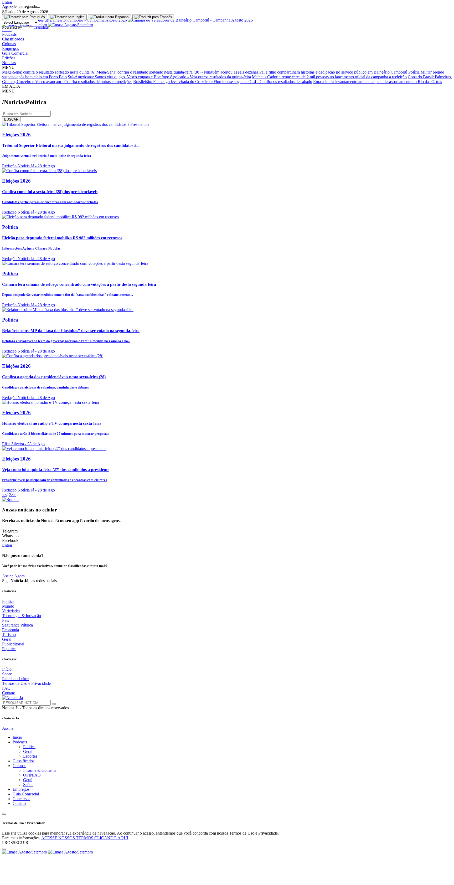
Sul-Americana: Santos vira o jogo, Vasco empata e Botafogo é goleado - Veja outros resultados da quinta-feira (159, 77)
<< (4, 495)
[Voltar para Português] (24, 17)
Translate (41, 27)
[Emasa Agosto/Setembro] (47, 852)
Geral (6, 639)
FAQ (6, 688)
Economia (10, 630)
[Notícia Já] (12, 697)
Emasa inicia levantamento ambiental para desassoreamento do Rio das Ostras (377, 81)
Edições (8, 58)
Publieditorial (13, 644)
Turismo (9, 634)
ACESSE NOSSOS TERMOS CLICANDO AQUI (84, 838)
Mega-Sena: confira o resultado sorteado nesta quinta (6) (48, 72)
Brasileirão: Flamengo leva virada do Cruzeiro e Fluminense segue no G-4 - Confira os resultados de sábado (222, 81)
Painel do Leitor (15, 678)
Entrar (7, 2)
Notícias (9, 62)
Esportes (9, 648)
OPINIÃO (32, 775)
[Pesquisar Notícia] (54, 704)
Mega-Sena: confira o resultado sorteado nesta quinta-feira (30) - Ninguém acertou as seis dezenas (177, 72)
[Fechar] (4, 849)
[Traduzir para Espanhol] (109, 17)
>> (13, 495)
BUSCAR (11, 119)
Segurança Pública (17, 625)
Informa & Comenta (39, 770)
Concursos (21, 798)
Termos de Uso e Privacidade (26, 683)
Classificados (13, 39)
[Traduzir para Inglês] (67, 17)
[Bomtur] (10, 499)
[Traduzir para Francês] (153, 17)
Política (8, 601)
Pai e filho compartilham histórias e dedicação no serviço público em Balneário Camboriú (333, 72)
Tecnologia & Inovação (21, 615)
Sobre (7, 674)
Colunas (9, 44)
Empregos (10, 48)
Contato (8, 693)
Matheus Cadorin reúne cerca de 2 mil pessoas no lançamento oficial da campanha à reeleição (329, 77)
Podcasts (9, 34)
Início (7, 669)
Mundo (8, 606)
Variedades (11, 611)
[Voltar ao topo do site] (4, 814)
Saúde (28, 784)
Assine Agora (13, 576)
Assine (7, 7)
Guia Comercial (15, 53)
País (5, 620)
